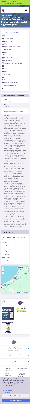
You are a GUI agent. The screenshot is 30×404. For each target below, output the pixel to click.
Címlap (2, 15)
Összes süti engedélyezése (15, 400)
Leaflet (19, 292)
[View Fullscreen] (3, 273)
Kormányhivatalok (10, 10)
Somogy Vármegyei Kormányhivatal (11, 17)
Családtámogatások (22, 368)
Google (27, 292)
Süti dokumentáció (7, 390)
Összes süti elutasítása (15, 395)
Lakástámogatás (22, 370)
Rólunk (8, 368)
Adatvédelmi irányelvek (8, 388)
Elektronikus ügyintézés (22, 374)
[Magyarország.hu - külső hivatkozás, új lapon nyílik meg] (15, 342)
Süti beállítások (6, 392)
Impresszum (8, 375)
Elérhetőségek (8, 370)
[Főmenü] (26, 10)
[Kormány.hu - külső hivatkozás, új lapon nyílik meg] (15, 355)
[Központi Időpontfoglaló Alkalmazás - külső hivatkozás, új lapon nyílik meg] (15, 349)
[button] (15, 95)
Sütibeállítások (22, 376)
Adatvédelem (8, 373)
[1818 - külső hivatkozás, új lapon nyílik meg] (15, 362)
